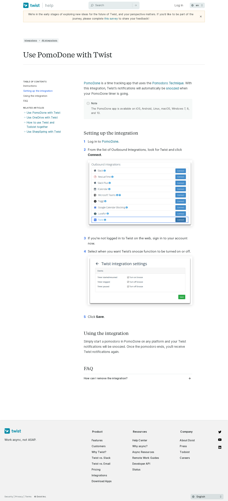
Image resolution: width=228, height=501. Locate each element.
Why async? (140, 446)
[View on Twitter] (219, 432)
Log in (178, 5)
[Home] (38, 5)
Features (97, 440)
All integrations (49, 40)
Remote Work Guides (145, 457)
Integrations (31, 40)
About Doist (187, 440)
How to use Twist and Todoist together (40, 124)
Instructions (30, 85)
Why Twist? (99, 452)
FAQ (25, 100)
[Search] (135, 5)
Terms (28, 496)
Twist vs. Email (101, 463)
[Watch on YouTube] (219, 439)
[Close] (200, 16)
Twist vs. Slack (101, 457)
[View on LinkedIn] (219, 447)
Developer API (141, 463)
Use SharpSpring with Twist (44, 131)
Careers (185, 457)
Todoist (185, 452)
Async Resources (143, 452)
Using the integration (35, 95)
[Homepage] (20, 431)
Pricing (96, 469)
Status (136, 469)
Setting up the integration (38, 90)
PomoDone (92, 83)
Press (183, 446)
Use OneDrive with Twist (42, 117)
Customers (98, 446)
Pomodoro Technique (168, 83)
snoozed (172, 88)
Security (9, 496)
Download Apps (101, 481)
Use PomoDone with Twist (43, 112)
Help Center (139, 440)
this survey (111, 18)
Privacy (19, 496)
